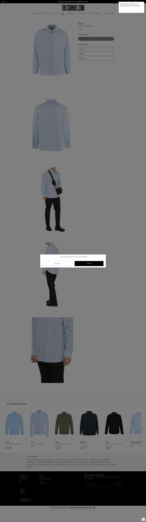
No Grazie (57, 263)
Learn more (125, 10)
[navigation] (4, 1)
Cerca (142, 1)
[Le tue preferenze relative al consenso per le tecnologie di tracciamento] (143, 519)
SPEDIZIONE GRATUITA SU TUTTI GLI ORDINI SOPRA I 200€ (73, 1)
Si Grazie (89, 263)
